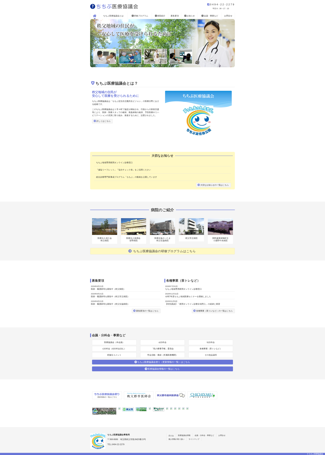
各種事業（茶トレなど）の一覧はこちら (214, 311)
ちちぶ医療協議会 (114, 6)
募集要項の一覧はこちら (147, 311)
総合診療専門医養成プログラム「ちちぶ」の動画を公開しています (126, 177)
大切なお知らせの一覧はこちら (214, 185)
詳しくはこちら (103, 121)
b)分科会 (211, 342)
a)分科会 (162, 342)
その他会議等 (211, 355)
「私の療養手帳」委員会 (162, 349)
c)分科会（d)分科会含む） (114, 349)
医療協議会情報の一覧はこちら (164, 369)
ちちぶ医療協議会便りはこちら (163, 362)
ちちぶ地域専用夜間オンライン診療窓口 (114, 162)
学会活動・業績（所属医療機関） (162, 355)
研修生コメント (114, 355)
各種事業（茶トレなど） (211, 349)
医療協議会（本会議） (114, 342)
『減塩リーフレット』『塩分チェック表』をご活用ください (123, 170)
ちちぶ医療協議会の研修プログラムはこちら (164, 251)
